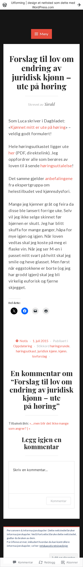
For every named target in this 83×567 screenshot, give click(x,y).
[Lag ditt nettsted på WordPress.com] (41, 5)
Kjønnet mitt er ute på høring (38, 127)
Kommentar (58, 501)
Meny (44, 34)
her (12, 152)
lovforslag (39, 356)
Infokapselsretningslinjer (54, 545)
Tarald (49, 104)
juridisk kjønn (47, 351)
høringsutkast (26, 351)
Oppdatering (22, 346)
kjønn (62, 351)
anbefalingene (59, 178)
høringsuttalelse (56, 165)
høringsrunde (59, 346)
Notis (24, 341)
